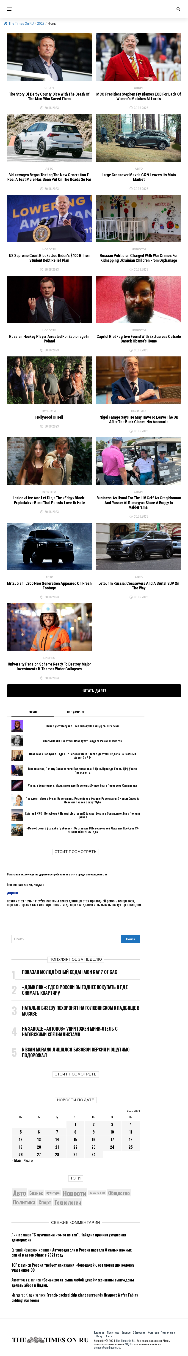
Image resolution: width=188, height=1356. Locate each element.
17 (112, 1139)
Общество (119, 1192)
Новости (74, 1192)
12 (20, 1139)
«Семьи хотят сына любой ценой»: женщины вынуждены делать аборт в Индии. (72, 1282)
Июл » (28, 1160)
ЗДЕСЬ (129, 1344)
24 (112, 1147)
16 (93, 1139)
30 (93, 1154)
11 (130, 1132)
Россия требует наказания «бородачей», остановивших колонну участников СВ (72, 1267)
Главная (99, 1332)
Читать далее (94, 690)
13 (39, 1139)
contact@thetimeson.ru (107, 1347)
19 (20, 1147)
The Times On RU (21, 23)
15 (75, 1139)
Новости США (97, 1193)
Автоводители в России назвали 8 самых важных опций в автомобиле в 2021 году (71, 1252)
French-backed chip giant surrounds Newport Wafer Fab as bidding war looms (74, 1297)
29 (75, 1154)
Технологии (67, 1202)
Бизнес (36, 1193)
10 (112, 1132)
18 (131, 1139)
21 (57, 1147)
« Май (16, 1160)
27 (39, 1154)
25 (131, 1147)
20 (39, 1147)
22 (75, 1147)
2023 (40, 23)
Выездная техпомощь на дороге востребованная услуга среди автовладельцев (57, 874)
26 (21, 1154)
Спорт (45, 1202)
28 (57, 1154)
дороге (12, 892)
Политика (24, 1202)
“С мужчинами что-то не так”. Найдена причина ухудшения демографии (68, 1237)
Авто (19, 1192)
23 (93, 1147)
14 (57, 1139)
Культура (53, 1192)
